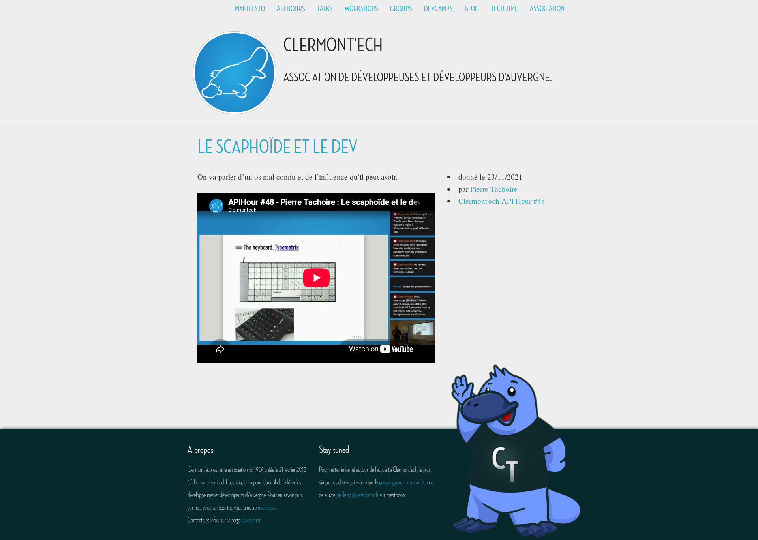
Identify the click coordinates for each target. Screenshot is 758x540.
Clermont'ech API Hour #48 (501, 201)
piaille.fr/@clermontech (357, 494)
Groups (401, 8)
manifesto (267, 507)
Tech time (504, 8)
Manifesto (250, 8)
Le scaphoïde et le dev (277, 147)
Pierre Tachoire (494, 189)
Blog (472, 8)
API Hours (291, 8)
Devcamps (438, 8)
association (251, 519)
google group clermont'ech (403, 482)
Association (547, 8)
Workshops (361, 8)
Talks (325, 8)
